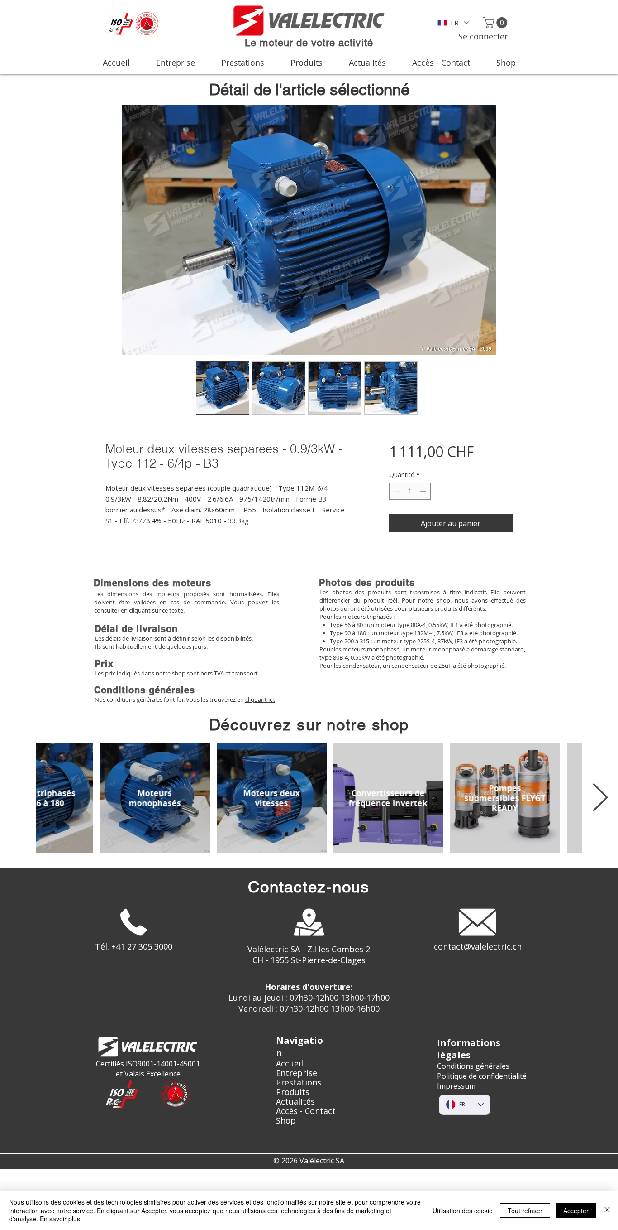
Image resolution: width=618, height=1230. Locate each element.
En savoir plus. (61, 1218)
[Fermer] (607, 1210)
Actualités (295, 1101)
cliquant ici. (260, 699)
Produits (292, 1092)
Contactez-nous (309, 887)
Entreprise (296, 1073)
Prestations (298, 1082)
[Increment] (423, 491)
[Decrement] (396, 491)
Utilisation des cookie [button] (463, 1210)
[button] (496, 22)
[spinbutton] (410, 491)
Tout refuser (525, 1210)
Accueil (289, 1063)
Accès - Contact (306, 1111)
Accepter (576, 1210)
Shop (286, 1120)
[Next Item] (600, 798)
